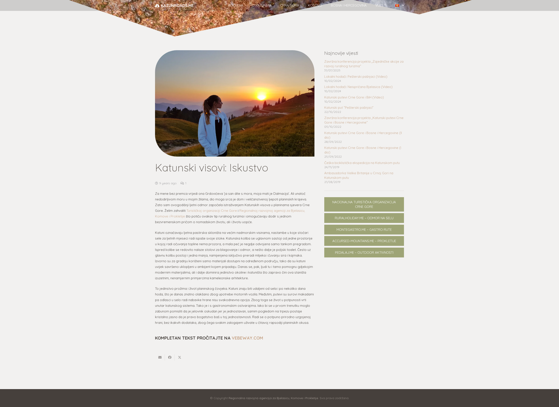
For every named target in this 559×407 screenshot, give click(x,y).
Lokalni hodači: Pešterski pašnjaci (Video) (355, 76)
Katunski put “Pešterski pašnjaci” (348, 107)
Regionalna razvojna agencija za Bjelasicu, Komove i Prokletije (273, 398)
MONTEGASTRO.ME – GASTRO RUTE (364, 230)
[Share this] (170, 357)
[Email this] (160, 357)
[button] (273, 5)
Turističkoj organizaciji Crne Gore (211, 211)
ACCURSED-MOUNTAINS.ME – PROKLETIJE (364, 241)
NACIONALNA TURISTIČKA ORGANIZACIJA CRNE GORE (364, 204)
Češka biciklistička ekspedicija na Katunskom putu (362, 163)
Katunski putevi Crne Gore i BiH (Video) (354, 97)
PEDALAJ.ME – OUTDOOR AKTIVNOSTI (364, 252)
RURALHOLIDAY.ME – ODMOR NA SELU (364, 218)
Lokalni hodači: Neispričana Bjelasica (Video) (358, 87)
